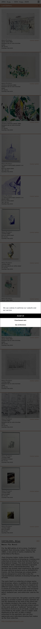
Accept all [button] (20, 316)
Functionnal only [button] (20, 320)
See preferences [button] (20, 325)
